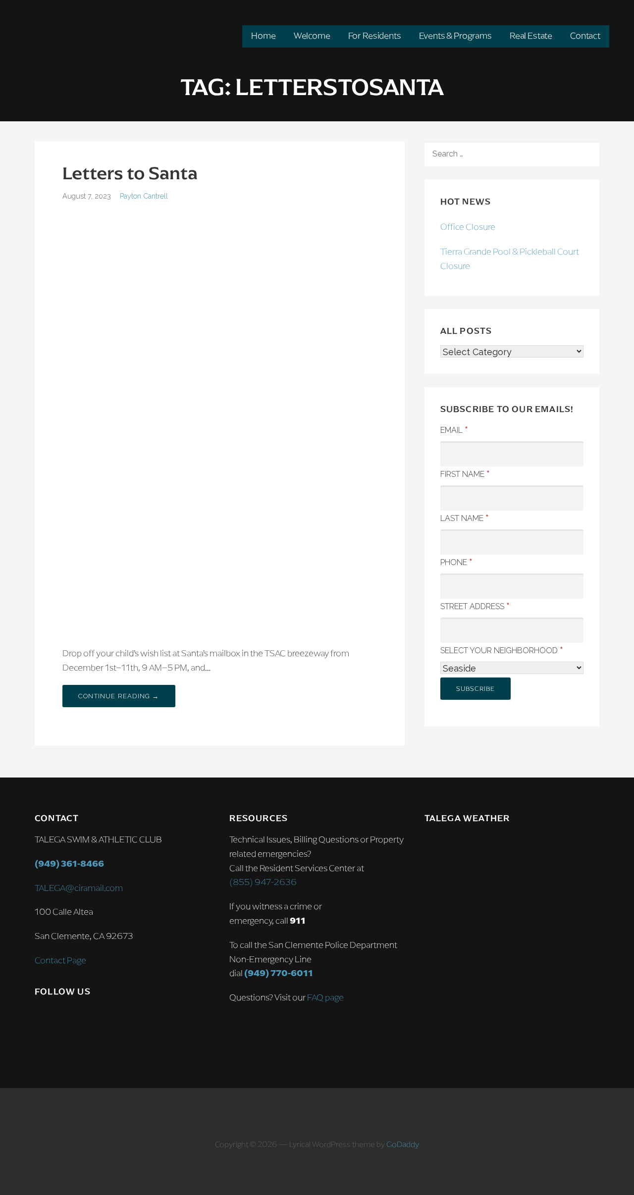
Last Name (464, 517)
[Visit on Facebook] (62, 1019)
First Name (465, 473)
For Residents (374, 35)
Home (263, 35)
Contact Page (60, 960)
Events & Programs (455, 35)
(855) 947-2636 (263, 882)
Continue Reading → (118, 696)
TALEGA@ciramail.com (79, 888)
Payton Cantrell (144, 196)
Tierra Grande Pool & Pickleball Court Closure (509, 258)
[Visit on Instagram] (42, 1019)
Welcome (312, 35)
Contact (585, 35)
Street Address (475, 605)
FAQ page (325, 997)
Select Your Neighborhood (501, 649)
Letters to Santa (130, 173)
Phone (456, 561)
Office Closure (467, 226)
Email (454, 429)
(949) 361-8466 (69, 863)
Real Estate (531, 35)
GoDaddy (402, 1144)
